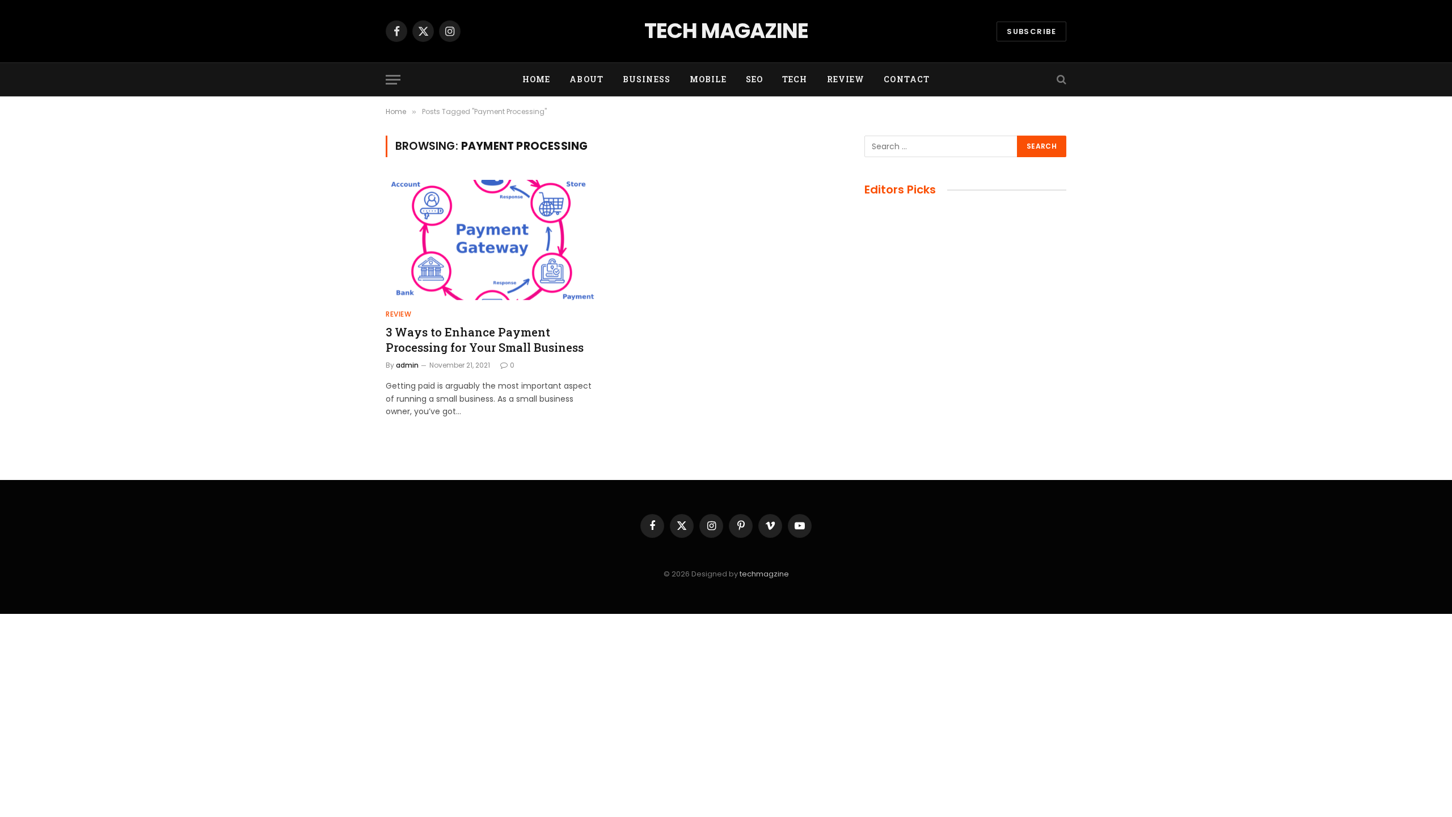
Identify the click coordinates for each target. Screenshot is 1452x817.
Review (846, 79)
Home (536, 79)
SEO (754, 79)
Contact (907, 79)
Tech (794, 79)
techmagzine (764, 573)
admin (407, 365)
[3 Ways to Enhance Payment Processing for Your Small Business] (492, 240)
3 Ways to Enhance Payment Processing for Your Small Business (485, 340)
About (586, 79)
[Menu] (393, 79)
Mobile (708, 79)
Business (646, 79)
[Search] (1060, 79)
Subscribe (1031, 31)
